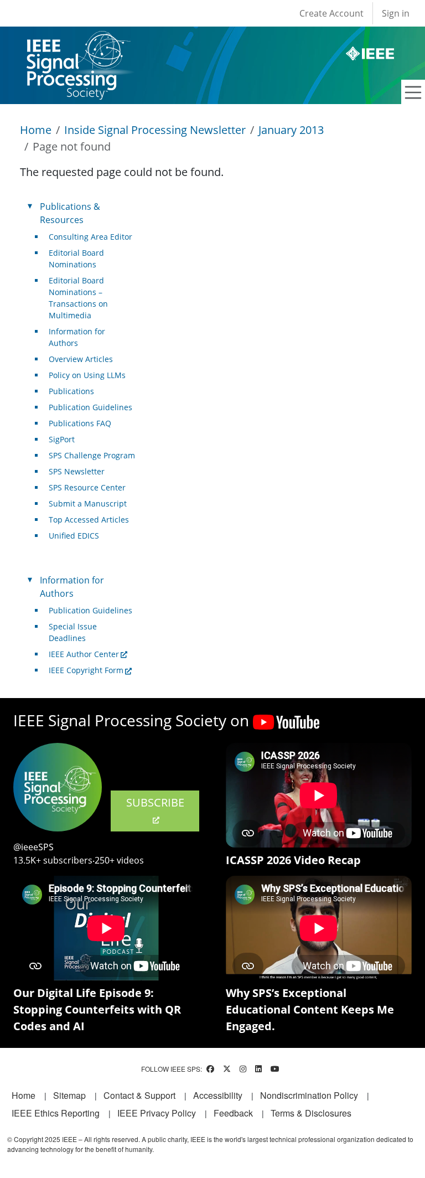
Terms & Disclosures (311, 1113)
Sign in (396, 13)
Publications (71, 391)
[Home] (78, 41)
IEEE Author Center (84, 654)
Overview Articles (81, 359)
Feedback (233, 1113)
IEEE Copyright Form (86, 670)
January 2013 (291, 129)
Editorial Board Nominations (76, 258)
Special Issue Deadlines (73, 632)
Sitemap (69, 1095)
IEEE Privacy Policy (156, 1113)
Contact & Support (139, 1095)
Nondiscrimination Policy (309, 1095)
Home (35, 129)
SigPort (62, 439)
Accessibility (217, 1095)
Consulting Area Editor (90, 236)
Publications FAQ (80, 423)
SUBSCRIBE (155, 802)
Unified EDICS (74, 535)
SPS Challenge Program (92, 455)
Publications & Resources (70, 213)
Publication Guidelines (90, 407)
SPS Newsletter (77, 471)
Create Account (331, 13)
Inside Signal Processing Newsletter (155, 129)
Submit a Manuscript (88, 503)
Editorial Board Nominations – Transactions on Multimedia (78, 298)
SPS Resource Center (87, 487)
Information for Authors (77, 337)
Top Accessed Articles (89, 519)
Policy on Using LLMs (87, 375)
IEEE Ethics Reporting (56, 1113)
